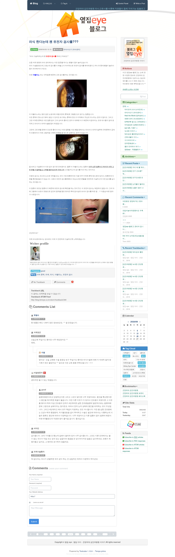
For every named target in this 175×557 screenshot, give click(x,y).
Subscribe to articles (133, 437)
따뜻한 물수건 (128, 363)
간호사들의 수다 (131, 137)
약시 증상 (141, 363)
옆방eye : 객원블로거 (133, 149)
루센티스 (126, 376)
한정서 (142, 369)
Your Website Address (36, 492)
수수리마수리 (130, 140)
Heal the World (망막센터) (135, 115)
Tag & (65, 3)
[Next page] (113, 534)
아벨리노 (58, 274)
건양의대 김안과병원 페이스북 (134, 396)
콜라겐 (142, 353)
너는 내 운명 (140, 359)
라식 (52, 274)
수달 (43, 352)
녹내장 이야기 (131, 131)
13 (137, 333)
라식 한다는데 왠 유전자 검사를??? (53, 41)
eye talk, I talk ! (131, 128)
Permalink (51, 319)
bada (90, 554)
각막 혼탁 (40, 274)
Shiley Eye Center (129, 366)
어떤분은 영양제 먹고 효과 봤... (132, 202)
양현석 (125, 373)
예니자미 (136, 356)
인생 (124, 379)
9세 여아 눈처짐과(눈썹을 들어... (133, 237)
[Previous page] (31, 534)
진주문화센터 (130, 143)
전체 (125, 106)
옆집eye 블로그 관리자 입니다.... (133, 227)
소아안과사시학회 (139, 373)
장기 (134, 353)
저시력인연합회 (128, 369)
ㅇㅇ (124, 220)
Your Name (36, 475)
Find (144, 96)
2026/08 (134, 321)
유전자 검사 (67, 274)
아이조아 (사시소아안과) (135, 109)
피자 (124, 359)
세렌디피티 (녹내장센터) (135, 118)
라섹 (47, 274)
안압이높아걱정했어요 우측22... (133, 212)
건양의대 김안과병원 (130, 390)
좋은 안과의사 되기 (132, 146)
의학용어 (126, 353)
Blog (35, 3)
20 (137, 336)
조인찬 (134, 376)
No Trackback (39, 282)
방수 (143, 356)
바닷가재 (142, 376)
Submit (34, 521)
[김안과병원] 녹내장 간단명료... (133, 265)
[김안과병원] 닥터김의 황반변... (133, 253)
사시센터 (142, 366)
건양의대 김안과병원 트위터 (133, 393)
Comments (60, 282)
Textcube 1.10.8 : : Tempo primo (92, 551)
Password (35, 483)
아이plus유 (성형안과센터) (135, 125)
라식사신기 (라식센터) (72, 49)
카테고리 (49, 3)
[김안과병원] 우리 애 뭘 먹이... (134, 167)
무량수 (36, 315)
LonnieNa (101, 554)
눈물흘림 (126, 356)
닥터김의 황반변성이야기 (135, 134)
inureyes (85, 554)
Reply (68, 319)
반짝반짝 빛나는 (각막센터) (135, 121)
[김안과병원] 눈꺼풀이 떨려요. (134, 184)
